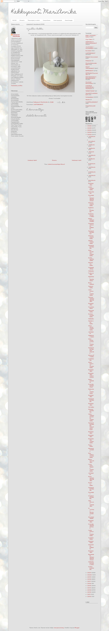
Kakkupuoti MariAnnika (44, 12)
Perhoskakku (91, 192)
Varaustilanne (46, 20)
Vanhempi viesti (76, 160)
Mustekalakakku (91, 517)
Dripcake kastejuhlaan (91, 386)
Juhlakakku (91, 332)
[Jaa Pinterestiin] (64, 102)
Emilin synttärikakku (91, 259)
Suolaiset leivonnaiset (89, 82)
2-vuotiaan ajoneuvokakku (91, 512)
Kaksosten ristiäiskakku (91, 391)
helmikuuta (92, 175)
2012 (89, 592)
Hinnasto (22, 20)
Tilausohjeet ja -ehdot (34, 20)
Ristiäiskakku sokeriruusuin (91, 375)
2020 (89, 575)
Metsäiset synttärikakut (91, 278)
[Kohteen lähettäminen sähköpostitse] (58, 102)
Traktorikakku (91, 273)
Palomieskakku (91, 311)
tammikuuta (91, 180)
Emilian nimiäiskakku (91, 315)
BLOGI (14, 20)
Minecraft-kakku (91, 356)
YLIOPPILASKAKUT (92, 102)
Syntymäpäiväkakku (91, 247)
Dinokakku (91, 493)
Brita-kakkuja (91, 283)
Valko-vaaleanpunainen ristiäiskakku (91, 417)
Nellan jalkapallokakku (91, 220)
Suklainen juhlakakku (91, 209)
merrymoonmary (59, 627)
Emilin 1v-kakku (90, 484)
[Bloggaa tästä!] (59, 102)
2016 (89, 583)
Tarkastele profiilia (16, 85)
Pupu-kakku (90, 445)
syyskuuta (92, 148)
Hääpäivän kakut (91, 336)
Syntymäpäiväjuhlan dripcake (91, 350)
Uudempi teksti (32, 160)
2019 (89, 577)
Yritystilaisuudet (90, 106)
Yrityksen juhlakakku (91, 497)
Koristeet (88, 50)
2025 (89, 128)
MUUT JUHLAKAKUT (90, 67)
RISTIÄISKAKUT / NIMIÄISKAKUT (91, 77)
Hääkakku (91, 271)
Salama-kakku (90, 287)
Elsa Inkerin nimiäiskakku (91, 455)
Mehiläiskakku (91, 542)
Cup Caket (89, 39)
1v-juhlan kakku (91, 538)
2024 (89, 130)
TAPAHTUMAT (90, 91)
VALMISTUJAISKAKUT (91, 94)
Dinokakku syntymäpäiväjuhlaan (91, 198)
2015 (89, 585)
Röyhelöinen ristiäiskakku (91, 440)
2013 (89, 590)
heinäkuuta (92, 155)
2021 (89, 572)
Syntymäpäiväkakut (91, 232)
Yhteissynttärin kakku (91, 204)
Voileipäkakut (90, 97)
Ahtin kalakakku (91, 381)
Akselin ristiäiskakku (91, 242)
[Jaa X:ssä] (61, 102)
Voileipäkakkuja (91, 268)
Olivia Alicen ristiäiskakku (91, 327)
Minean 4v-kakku (90, 264)
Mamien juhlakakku (91, 411)
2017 (89, 581)
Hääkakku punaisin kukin (91, 563)
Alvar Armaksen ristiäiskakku (91, 253)
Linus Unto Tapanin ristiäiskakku (91, 468)
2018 (89, 579)
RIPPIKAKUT (89, 70)
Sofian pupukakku (91, 568)
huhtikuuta (92, 167)
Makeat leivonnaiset (92, 57)
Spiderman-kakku (91, 322)
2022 (89, 134)
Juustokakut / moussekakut (90, 47)
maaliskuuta (91, 172)
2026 (89, 126)
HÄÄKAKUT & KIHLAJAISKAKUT (91, 42)
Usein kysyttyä (57, 20)
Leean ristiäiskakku (91, 188)
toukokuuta (91, 163)
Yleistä (87, 99)
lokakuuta (92, 144)
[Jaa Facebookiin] (63, 102)
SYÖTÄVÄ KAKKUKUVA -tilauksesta (90, 87)
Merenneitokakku (91, 450)
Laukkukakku (91, 359)
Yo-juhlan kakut (91, 307)
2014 (89, 588)
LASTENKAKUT (38, 104)
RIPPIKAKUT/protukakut (92, 73)
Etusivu (54, 160)
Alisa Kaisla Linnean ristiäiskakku (91, 342)
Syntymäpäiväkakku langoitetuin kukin (91, 426)
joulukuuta (92, 136)
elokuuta (91, 151)
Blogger (77, 627)
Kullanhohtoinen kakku (91, 215)
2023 (89, 132)
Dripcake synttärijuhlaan (91, 526)
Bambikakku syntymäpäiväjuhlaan (91, 557)
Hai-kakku (91, 407)
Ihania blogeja (68, 20)
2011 (89, 594)
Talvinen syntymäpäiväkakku (91, 299)
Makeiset (88, 60)
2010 (89, 596)
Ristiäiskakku (90, 184)
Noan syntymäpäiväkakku (91, 478)
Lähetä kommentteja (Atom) (56, 164)
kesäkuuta (92, 158)
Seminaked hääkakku (91, 546)
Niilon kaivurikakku (91, 461)
